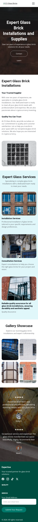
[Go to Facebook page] (3, 479)
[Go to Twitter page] (17, 479)
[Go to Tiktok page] (12, 479)
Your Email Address (9, 497)
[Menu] (33, 3)
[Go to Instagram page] (7, 479)
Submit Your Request (13, 510)
